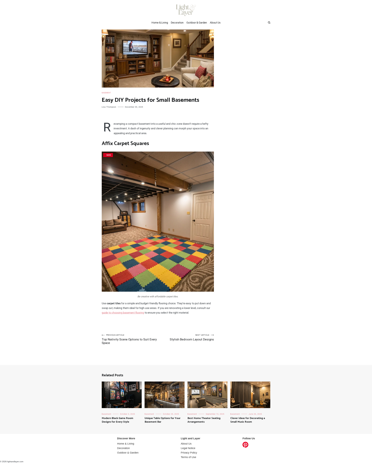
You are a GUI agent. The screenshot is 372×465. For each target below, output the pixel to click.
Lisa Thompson (109, 107)
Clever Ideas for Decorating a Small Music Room (247, 420)
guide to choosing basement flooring (123, 312)
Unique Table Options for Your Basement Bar (162, 420)
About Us (215, 22)
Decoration (177, 22)
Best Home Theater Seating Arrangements (203, 420)
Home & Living (160, 22)
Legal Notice (188, 448)
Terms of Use (188, 457)
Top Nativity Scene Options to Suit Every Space (129, 339)
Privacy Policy (189, 452)
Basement (106, 93)
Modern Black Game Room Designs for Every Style (117, 420)
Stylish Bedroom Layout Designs (192, 337)
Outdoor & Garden (196, 22)
